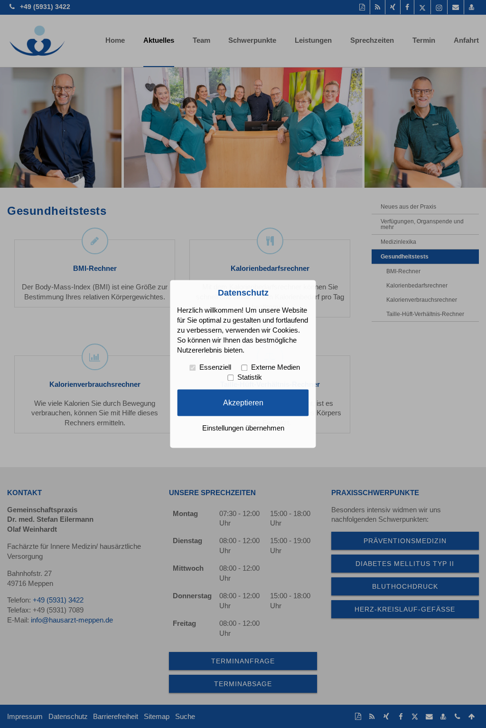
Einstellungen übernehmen (243, 428)
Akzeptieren (243, 402)
